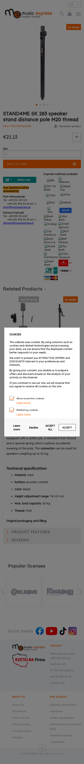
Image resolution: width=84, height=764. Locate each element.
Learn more (16, 427)
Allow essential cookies (30, 398)
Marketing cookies (27, 410)
